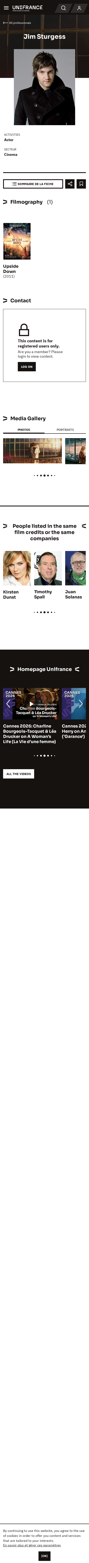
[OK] (44, 1556)
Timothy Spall (43, 594)
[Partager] (70, 184)
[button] (56, 445)
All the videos (18, 774)
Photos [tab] (24, 430)
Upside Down (10, 269)
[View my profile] (79, 8)
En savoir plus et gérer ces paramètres (32, 1545)
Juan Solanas (73, 594)
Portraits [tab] (65, 430)
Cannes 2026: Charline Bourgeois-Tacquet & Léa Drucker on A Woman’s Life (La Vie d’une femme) (29, 734)
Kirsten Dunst (11, 595)
